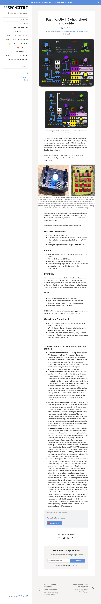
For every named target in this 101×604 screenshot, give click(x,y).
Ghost (19, 597)
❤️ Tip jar (22, 48)
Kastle (49, 138)
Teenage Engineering (15, 36)
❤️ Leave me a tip (54, 523)
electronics (65, 31)
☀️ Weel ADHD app (18, 44)
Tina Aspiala (68, 28)
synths (86, 31)
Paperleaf (25, 597)
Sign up (25, 77)
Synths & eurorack (17, 40)
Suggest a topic (18, 60)
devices (58, 31)
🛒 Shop (24, 23)
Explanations (20, 27)
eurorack (72, 31)
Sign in (26, 80)
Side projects (20, 31)
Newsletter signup (17, 56)
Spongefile (21, 595)
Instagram (22, 52)
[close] (98, 2)
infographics (79, 31)
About (24, 19)
